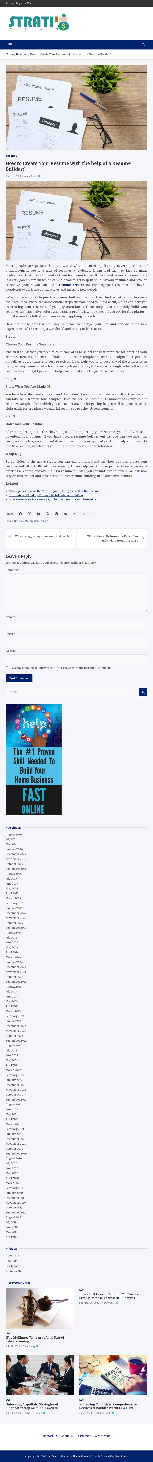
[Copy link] (92, 513)
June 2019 (12, 1227)
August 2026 (14, 834)
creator (34, 521)
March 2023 (13, 1011)
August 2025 (14, 873)
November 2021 (16, 1089)
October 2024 (14, 923)
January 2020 (14, 1192)
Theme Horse (80, 1456)
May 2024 (12, 947)
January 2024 (14, 962)
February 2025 (15, 903)
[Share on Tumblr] (74, 513)
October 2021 (14, 1094)
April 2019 (12, 1237)
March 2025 (13, 898)
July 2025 (11, 878)
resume (44, 521)
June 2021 (12, 1109)
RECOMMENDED (19, 1283)
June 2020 (12, 1168)
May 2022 (12, 1060)
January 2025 (14, 908)
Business (11, 155)
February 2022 (15, 1075)
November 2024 (16, 918)
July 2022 (11, 1050)
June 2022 (12, 1055)
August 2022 (14, 1045)
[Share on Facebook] (20, 513)
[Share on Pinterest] (56, 513)
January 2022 (14, 1080)
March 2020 (13, 1183)
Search (143, 692)
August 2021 (13, 1104)
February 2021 (15, 1129)
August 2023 (13, 986)
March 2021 (13, 1124)
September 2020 (16, 1153)
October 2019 (14, 1207)
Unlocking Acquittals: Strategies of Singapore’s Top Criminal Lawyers (32, 1406)
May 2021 (12, 1114)
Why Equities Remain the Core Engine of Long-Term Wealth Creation (54, 491)
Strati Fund (51, 1456)
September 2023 (16, 981)
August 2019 (13, 1217)
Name (10, 617)
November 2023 (16, 972)
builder (16, 521)
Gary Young (29, 1346)
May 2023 (12, 1001)
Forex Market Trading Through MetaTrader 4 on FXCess (46, 495)
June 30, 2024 (13, 1413)
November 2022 (16, 1030)
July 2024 (11, 937)
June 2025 (12, 883)
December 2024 (16, 913)
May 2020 (12, 1173)
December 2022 (16, 1026)
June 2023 (12, 996)
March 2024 (13, 957)
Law (8, 1333)
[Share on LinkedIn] (38, 513)
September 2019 (16, 1212)
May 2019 (12, 1232)
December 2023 (16, 967)
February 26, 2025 (89, 1302)
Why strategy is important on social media (42, 536)
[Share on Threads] (83, 513)
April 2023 (12, 1006)
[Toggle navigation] (10, 44)
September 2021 (16, 1099)
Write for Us (13, 1271)
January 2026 (14, 849)
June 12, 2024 (86, 1413)
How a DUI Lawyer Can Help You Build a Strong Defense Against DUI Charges (109, 1296)
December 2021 (16, 1085)
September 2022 (16, 1040)
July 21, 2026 (13, 1346)
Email (10, 634)
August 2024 (14, 932)
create (25, 521)
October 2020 (14, 1148)
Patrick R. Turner (33, 1413)
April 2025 (12, 893)
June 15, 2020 (13, 176)
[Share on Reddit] (65, 513)
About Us (11, 1261)
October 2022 (14, 1035)
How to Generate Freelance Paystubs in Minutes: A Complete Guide (52, 499)
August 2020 (14, 1158)
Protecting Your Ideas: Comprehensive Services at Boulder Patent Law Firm (108, 1406)
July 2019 (11, 1222)
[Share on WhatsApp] (47, 513)
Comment (13, 570)
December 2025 (16, 854)
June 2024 (12, 942)
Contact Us (13, 1255)
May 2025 (12, 888)
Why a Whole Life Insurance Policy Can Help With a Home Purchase (112, 538)
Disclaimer (13, 1266)
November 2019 (16, 1202)
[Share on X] (29, 513)
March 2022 (13, 1070)
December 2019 (16, 1198)
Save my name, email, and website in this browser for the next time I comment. (60, 668)
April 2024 (12, 952)
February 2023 (15, 1016)
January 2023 (14, 1021)
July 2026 (11, 839)
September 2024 (16, 927)
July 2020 (11, 1163)
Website (11, 651)
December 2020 (16, 1139)
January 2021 (14, 1134)
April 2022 (12, 1065)
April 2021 (12, 1119)
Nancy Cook (30, 176)
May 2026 (12, 844)
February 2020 (15, 1188)
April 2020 (12, 1178)
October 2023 (14, 977)
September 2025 (16, 868)
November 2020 (16, 1143)
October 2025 (14, 864)
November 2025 (16, 859)
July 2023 (11, 991)
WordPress (121, 1456)
